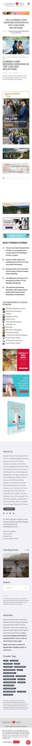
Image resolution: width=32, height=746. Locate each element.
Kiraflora (8, 314)
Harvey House (10, 319)
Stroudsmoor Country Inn (14, 340)
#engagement (8, 663)
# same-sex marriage (9, 688)
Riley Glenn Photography (14, 330)
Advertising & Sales (10, 641)
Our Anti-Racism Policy (10, 538)
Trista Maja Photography (14, 322)
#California (14, 660)
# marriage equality (9, 679)
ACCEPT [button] (16, 742)
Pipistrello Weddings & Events (15, 308)
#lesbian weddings (9, 669)
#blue (5, 660)
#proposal (21, 682)
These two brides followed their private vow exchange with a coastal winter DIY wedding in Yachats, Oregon (17, 251)
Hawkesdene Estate (12, 332)
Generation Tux (11, 324)
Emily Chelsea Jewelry (13, 338)
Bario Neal (9, 327)
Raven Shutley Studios (13, 343)
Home (4, 31)
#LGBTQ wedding (8, 676)
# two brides (21, 691)
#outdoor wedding (9, 682)
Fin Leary (5, 72)
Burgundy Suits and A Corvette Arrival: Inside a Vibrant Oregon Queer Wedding (17, 271)
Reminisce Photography (13, 311)
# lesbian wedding (20, 666)
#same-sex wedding (9, 691)
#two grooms (8, 694)
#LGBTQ (20, 669)
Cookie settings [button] (7, 742)
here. (10, 650)
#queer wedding (8, 685)
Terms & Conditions (9, 531)
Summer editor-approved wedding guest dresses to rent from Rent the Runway (17, 262)
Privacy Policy (7, 534)
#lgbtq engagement (9, 673)
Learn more (9, 508)
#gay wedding (8, 666)
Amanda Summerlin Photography (17, 335)
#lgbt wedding (21, 676)
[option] (16, 565)
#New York (21, 679)
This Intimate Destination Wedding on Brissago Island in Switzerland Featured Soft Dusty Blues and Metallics (17, 291)
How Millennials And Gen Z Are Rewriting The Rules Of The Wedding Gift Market (17, 280)
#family (17, 663)
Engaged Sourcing (12, 316)
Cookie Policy (7, 536)
